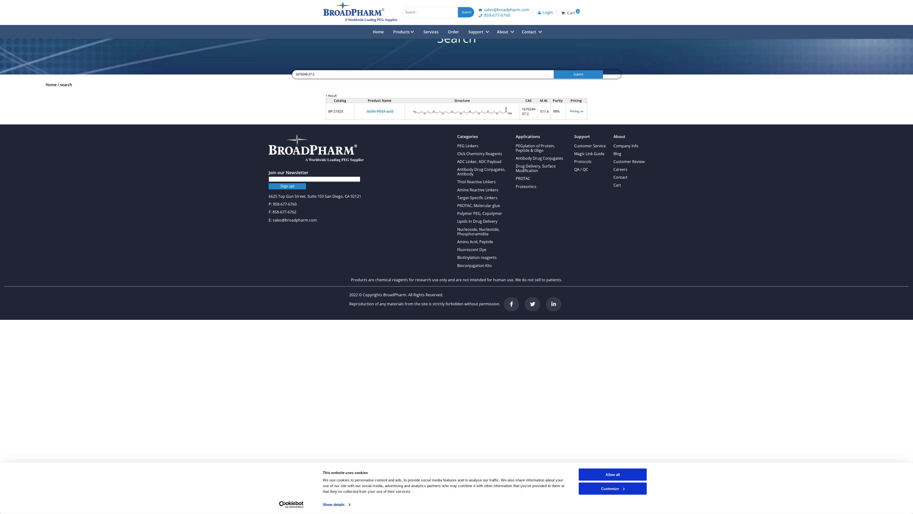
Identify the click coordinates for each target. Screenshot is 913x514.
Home (378, 32)
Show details (334, 505)
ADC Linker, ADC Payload (479, 161)
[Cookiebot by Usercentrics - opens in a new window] (291, 504)
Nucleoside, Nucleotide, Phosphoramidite (478, 232)
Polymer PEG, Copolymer (479, 213)
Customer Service (590, 145)
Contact (529, 32)
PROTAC (523, 178)
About (502, 32)
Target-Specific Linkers (477, 197)
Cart (617, 185)
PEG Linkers (467, 145)
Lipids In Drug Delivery (477, 221)
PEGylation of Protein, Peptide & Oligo (535, 148)
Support (475, 32)
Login (548, 12)
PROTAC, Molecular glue (478, 205)
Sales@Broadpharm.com (506, 9)
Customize (610, 488)
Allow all (613, 475)
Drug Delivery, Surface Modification (536, 168)
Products (402, 32)
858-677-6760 (497, 15)
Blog (617, 153)
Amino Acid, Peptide (475, 241)
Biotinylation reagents (477, 257)
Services (430, 32)
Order (453, 32)
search (66, 84)
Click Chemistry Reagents (479, 153)
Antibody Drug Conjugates (539, 158)
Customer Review (629, 161)
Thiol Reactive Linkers (476, 181)
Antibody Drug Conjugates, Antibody (481, 172)
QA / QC (581, 169)
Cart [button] (573, 12)
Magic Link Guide (589, 153)
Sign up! (287, 186)
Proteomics (526, 186)
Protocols (583, 161)
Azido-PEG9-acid (380, 111)
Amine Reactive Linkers (477, 190)
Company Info (625, 145)
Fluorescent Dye (471, 249)
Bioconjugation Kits (474, 265)
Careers (620, 169)
